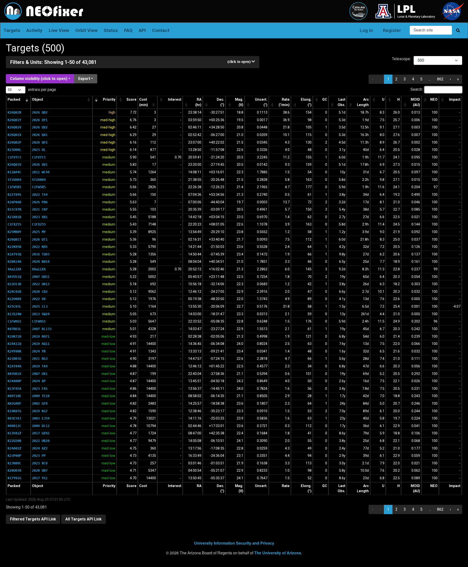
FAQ (128, 30)
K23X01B (14, 217)
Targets (11, 30)
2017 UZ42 (40, 433)
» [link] (458, 79)
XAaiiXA (14, 269)
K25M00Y (14, 232)
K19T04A (14, 366)
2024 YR (39, 351)
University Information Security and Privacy (234, 543)
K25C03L (14, 306)
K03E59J (14, 418)
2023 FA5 (40, 389)
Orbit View (86, 30)
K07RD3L (14, 329)
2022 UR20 (40, 441)
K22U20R (14, 441)
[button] (26, 100)
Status (111, 30)
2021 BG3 (40, 359)
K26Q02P (14, 142)
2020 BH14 (40, 262)
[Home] (42, 5)
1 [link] (388, 79)
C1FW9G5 (14, 321)
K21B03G (14, 359)
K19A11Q (14, 344)
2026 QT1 (40, 239)
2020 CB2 (40, 291)
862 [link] (440, 79)
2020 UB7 (40, 470)
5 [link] (421, 79)
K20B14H (14, 262)
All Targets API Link (83, 519)
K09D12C (14, 426)
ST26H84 (14, 180)
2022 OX (39, 299)
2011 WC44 (40, 172)
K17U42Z (14, 433)
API (142, 30)
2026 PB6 (40, 202)
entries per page (41, 89)
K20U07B (14, 470)
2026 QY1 (40, 120)
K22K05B (14, 247)
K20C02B (14, 291)
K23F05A (14, 389)
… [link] (430, 79)
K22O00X (14, 299)
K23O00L (14, 150)
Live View (59, 30)
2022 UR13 (40, 284)
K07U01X (14, 374)
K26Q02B (14, 112)
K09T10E (14, 396)
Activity (34, 30)
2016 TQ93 (40, 254)
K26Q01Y (14, 120)
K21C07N (14, 209)
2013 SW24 (40, 314)
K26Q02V (14, 127)
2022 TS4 (40, 194)
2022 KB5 (40, 247)
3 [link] (405, 79)
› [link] (450, 79)
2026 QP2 (40, 142)
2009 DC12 (40, 426)
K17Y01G (14, 478)
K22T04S (14, 194)
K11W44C (14, 172)
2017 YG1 (40, 478)
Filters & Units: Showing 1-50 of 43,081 (53, 62)
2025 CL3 (40, 306)
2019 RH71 (40, 336)
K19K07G (14, 411)
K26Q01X (14, 135)
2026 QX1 (40, 135)
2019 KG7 (40, 411)
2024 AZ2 (40, 448)
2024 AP (39, 381)
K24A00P (14, 381)
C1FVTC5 (14, 157)
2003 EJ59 (40, 418)
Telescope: (401, 59)
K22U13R (14, 284)
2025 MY (39, 232)
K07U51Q (14, 277)
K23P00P (14, 456)
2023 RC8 (40, 463)
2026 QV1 (40, 164)
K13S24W (14, 314)
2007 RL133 (41, 329)
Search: (416, 89)
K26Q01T (14, 239)
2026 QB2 (40, 112)
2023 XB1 (40, 217)
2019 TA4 (40, 366)
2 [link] (396, 79)
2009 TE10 (40, 396)
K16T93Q (14, 254)
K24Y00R (14, 351)
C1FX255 (14, 224)
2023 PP (39, 456)
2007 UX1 (40, 374)
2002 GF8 (40, 403)
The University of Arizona (277, 553)
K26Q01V (14, 164)
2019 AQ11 (40, 344)
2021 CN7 (40, 209)
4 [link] (413, 79)
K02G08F (14, 403)
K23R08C (14, 463)
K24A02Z (14, 448)
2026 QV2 (40, 127)
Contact (160, 30)
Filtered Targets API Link (33, 519)
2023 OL (39, 150)
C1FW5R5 (14, 187)
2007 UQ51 (40, 277)
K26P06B (14, 202)
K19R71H (14, 336)
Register (392, 30)
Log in (366, 30)
